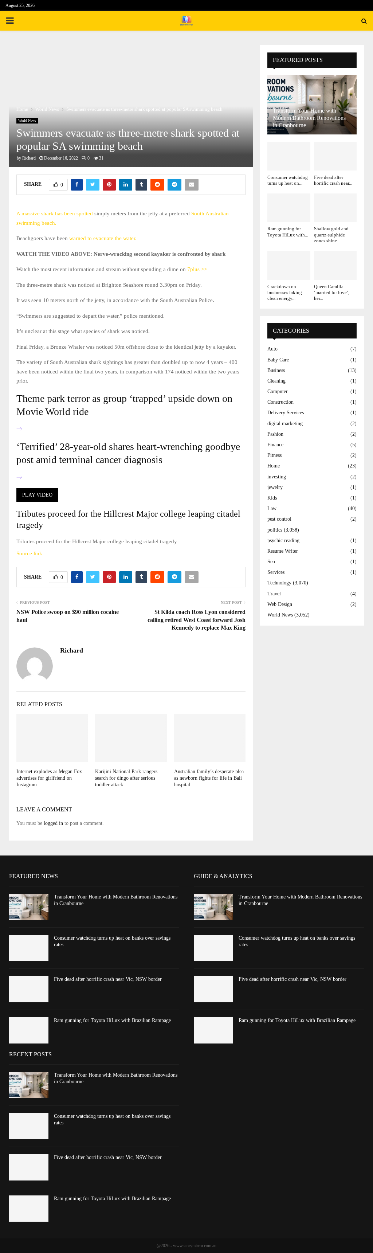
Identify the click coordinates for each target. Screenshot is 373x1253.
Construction (280, 402)
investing (276, 476)
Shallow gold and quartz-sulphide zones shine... (331, 234)
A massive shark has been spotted (54, 213)
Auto (272, 349)
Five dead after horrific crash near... (333, 180)
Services (275, 572)
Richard (29, 158)
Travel (274, 593)
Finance (275, 444)
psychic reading (283, 540)
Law (271, 508)
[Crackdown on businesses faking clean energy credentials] (288, 265)
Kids (272, 498)
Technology (279, 583)
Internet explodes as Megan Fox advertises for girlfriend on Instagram (49, 778)
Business (276, 370)
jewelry (275, 487)
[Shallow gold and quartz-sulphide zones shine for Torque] (335, 207)
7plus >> (197, 269)
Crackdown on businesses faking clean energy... (284, 292)
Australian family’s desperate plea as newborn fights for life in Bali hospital (209, 778)
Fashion (275, 434)
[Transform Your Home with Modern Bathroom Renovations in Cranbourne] (28, 907)
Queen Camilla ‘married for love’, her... (331, 292)
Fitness (274, 455)
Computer (277, 391)
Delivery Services (285, 412)
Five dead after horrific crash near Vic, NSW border (108, 979)
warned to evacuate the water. (103, 238)
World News (27, 120)
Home (273, 466)
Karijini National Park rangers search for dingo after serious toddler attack (126, 778)
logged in (53, 823)
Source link (29, 553)
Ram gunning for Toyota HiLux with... (287, 231)
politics (274, 530)
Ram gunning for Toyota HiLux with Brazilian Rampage (112, 1020)
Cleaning (276, 381)
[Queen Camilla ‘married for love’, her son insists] (335, 265)
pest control (279, 519)
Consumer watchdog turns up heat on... (287, 180)
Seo (271, 561)
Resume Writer (282, 551)
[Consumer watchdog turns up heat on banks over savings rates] (288, 156)
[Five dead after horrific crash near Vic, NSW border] (335, 156)
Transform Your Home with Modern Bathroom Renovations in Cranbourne (309, 117)
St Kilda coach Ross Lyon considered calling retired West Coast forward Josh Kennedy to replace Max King (197, 620)
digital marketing (285, 423)
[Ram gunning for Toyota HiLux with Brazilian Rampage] (288, 207)
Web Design (279, 604)
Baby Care (278, 360)
